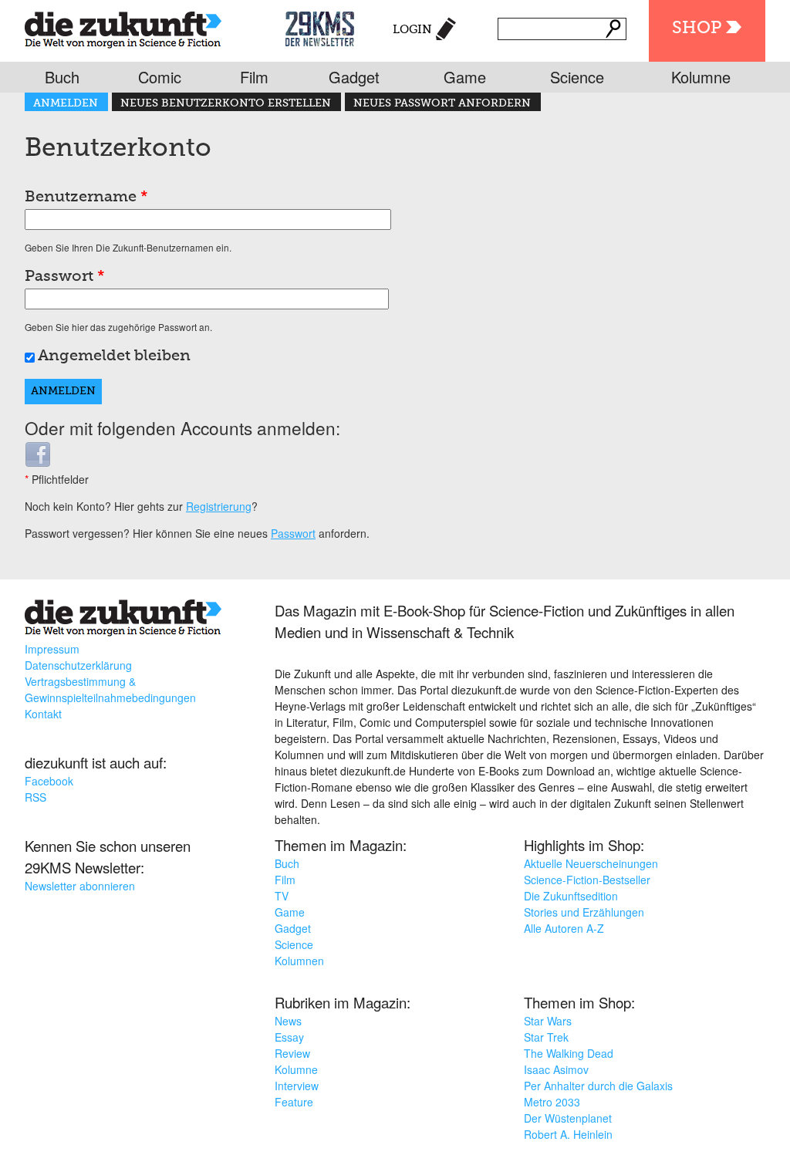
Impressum (52, 649)
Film (254, 77)
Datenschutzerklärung (78, 665)
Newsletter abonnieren (80, 885)
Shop (696, 28)
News (288, 1020)
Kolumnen (299, 960)
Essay (289, 1037)
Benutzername (86, 197)
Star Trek (546, 1037)
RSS (35, 797)
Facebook (49, 781)
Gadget (354, 77)
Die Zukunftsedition (571, 895)
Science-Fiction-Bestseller (587, 879)
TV (282, 895)
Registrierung (219, 506)
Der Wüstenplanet (568, 1118)
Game (465, 77)
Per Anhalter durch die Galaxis (598, 1085)
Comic (159, 77)
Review (292, 1053)
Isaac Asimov (556, 1069)
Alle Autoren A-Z (564, 928)
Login (412, 29)
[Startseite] (123, 26)
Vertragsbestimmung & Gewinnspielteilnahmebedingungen (110, 689)
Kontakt (43, 713)
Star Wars (548, 1020)
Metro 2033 (552, 1102)
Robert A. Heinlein (568, 1134)
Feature (294, 1102)
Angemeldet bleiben (114, 356)
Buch (62, 77)
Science (577, 77)
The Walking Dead (568, 1053)
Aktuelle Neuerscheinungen (591, 863)
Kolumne (701, 77)
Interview (297, 1085)
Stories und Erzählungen (584, 912)
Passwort (65, 277)
